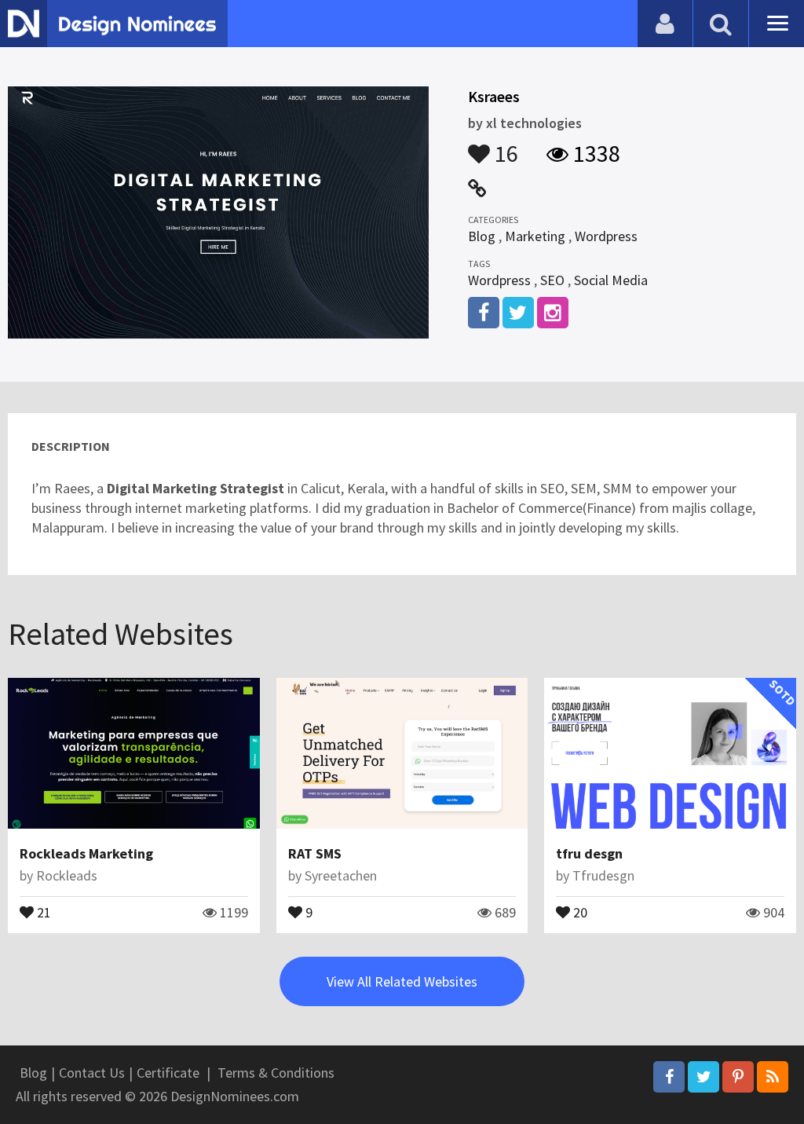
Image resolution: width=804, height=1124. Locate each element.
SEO (552, 280)
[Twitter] (703, 1077)
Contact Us (92, 1073)
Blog (481, 236)
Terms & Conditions (275, 1073)
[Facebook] (669, 1077)
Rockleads (66, 875)
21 (42, 911)
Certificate (168, 1073)
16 (504, 146)
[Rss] (772, 1077)
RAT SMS (315, 853)
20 (578, 911)
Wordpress (606, 236)
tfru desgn (589, 853)
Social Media (611, 280)
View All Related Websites (402, 981)
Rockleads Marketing (86, 853)
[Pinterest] (738, 1077)
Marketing (535, 236)
